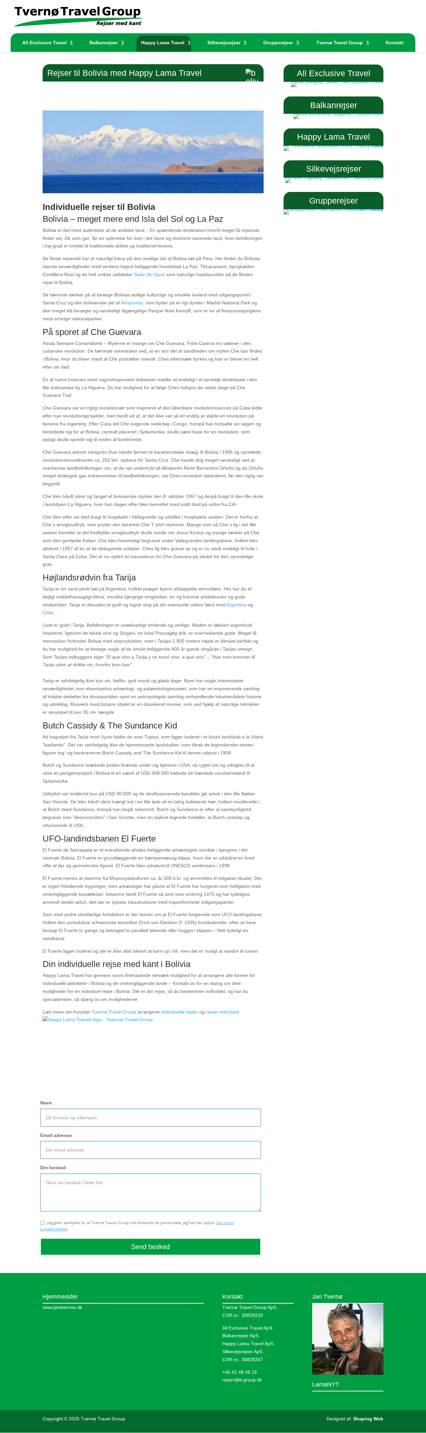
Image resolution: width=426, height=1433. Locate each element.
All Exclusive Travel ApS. (248, 1328)
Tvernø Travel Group (339, 42)
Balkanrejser (104, 42)
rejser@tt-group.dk (242, 1379)
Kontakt (395, 42)
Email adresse (56, 1135)
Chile (48, 612)
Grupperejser (278, 42)
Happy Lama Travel (162, 42)
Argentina (236, 604)
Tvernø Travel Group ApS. (250, 1307)
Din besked (53, 1167)
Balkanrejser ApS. (241, 1335)
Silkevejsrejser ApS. (243, 1351)
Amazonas (132, 302)
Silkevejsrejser (223, 42)
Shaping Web (368, 1418)
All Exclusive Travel (44, 42)
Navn (46, 1102)
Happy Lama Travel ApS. (248, 1343)
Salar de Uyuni (149, 274)
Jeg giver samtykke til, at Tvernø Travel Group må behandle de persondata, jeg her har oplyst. (137, 1225)
